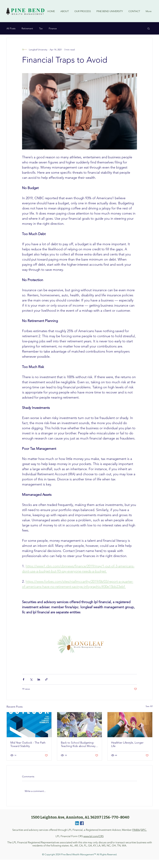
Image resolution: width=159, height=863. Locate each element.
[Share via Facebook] (23, 679)
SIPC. (144, 829)
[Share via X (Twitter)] (31, 679)
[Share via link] (46, 679)
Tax (41, 28)
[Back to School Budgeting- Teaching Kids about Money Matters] (79, 724)
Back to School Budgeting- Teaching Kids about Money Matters (78, 744)
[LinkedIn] (77, 823)
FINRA (136, 829)
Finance (53, 28)
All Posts (11, 28)
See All (149, 706)
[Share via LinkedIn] (38, 679)
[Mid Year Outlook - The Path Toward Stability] (29, 724)
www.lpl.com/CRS (93, 836)
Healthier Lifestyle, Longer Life (127, 744)
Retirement (27, 28)
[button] (148, 28)
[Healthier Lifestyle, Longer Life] (129, 724)
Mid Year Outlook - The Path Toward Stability (27, 744)
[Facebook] (82, 823)
